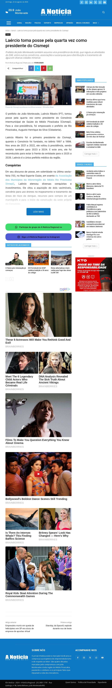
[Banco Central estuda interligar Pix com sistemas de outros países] (80, 234)
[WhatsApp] (100, 2)
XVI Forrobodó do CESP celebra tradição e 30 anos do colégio (38, 270)
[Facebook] (82, 2)
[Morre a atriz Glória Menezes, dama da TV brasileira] (80, 186)
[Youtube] (105, 2)
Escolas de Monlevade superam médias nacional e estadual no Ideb (96, 145)
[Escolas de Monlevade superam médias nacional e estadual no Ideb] (80, 144)
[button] (103, 12)
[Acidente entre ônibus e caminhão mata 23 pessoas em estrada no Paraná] (80, 173)
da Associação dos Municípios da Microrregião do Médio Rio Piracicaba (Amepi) (38, 179)
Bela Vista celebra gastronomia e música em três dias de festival (95, 134)
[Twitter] (96, 2)
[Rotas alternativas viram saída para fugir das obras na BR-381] (61, 258)
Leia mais (38, 211)
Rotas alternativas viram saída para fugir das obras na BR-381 (61, 270)
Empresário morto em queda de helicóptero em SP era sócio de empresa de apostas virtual (19, 628)
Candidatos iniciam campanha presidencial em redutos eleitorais (95, 224)
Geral (13, 30)
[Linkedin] (91, 2)
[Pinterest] (43, 68)
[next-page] (11, 279)
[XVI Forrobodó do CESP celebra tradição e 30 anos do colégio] (38, 258)
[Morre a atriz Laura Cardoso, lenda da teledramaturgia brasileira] (80, 196)
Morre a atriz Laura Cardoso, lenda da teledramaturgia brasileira (96, 196)
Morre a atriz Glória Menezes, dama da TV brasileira (95, 186)
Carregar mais (90, 154)
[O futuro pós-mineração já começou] (15, 258)
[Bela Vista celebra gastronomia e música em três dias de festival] (80, 134)
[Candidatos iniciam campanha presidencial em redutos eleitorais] (80, 224)
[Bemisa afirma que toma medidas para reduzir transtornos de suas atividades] (80, 102)
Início (7, 30)
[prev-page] (7, 279)
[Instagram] (86, 2)
